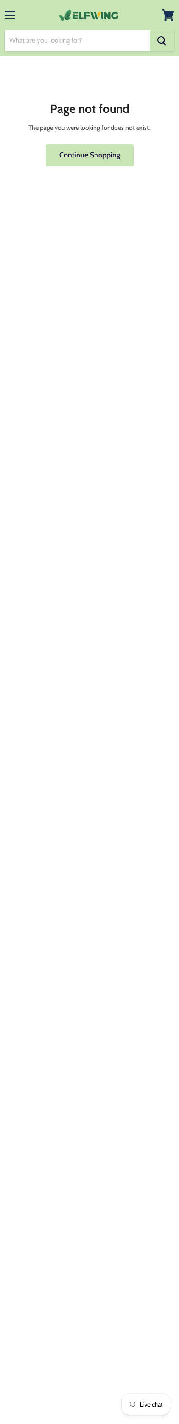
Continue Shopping (89, 155)
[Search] (162, 40)
